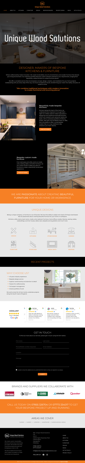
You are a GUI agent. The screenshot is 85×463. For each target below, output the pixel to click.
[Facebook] (43, 454)
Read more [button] (28, 319)
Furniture (30, 10)
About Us (12, 10)
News (69, 10)
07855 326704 (39, 404)
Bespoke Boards (48, 10)
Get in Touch (77, 10)
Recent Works (60, 10)
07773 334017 (60, 404)
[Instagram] (47, 454)
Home (5, 10)
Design (38, 10)
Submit (42, 374)
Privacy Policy (67, 452)
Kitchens (21, 10)
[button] (79, 314)
